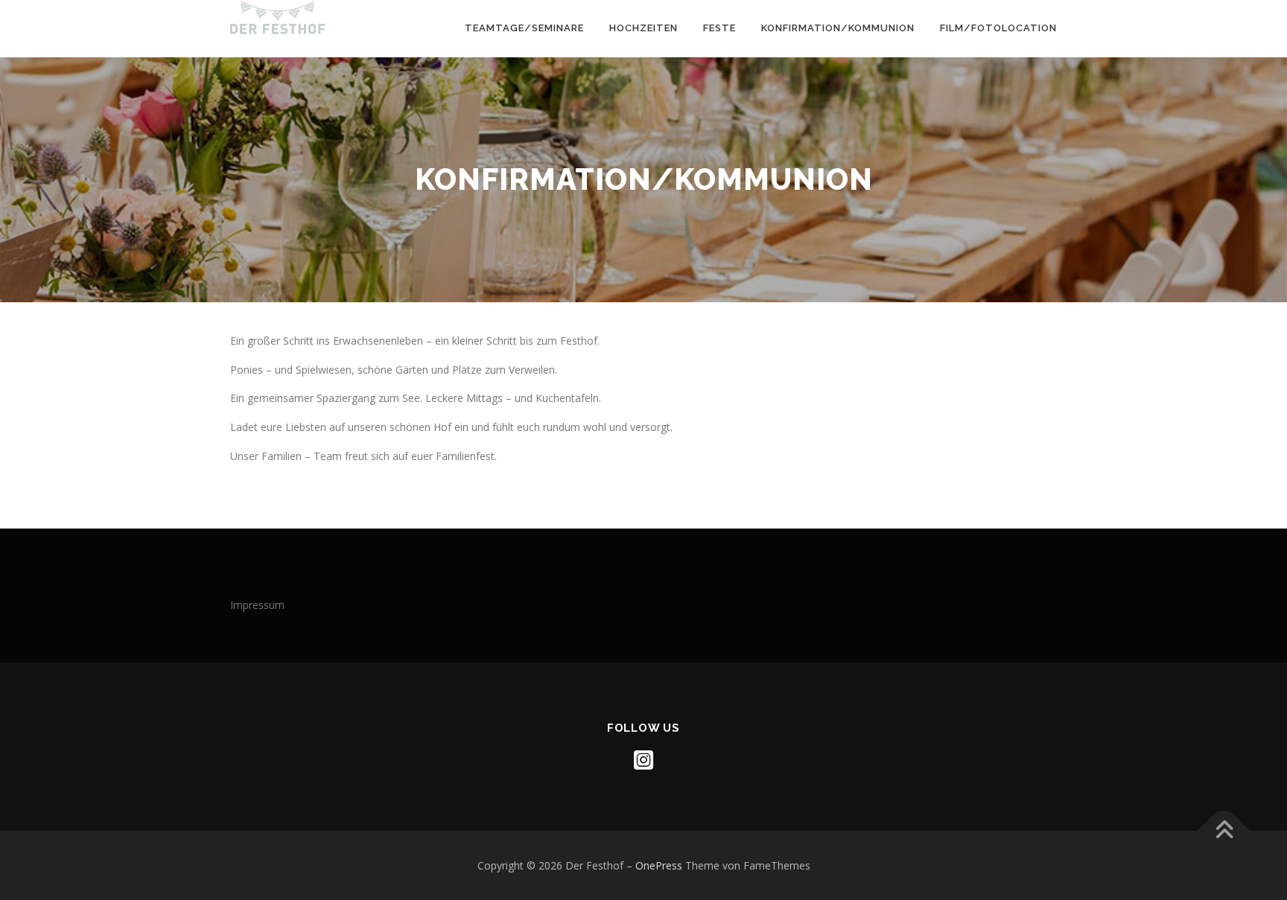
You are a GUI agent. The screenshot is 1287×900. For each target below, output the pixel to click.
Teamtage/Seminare (524, 27)
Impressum (257, 605)
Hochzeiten (643, 27)
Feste (719, 27)
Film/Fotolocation (998, 27)
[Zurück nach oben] (1224, 831)
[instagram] (643, 760)
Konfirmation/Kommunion (838, 27)
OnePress (658, 865)
